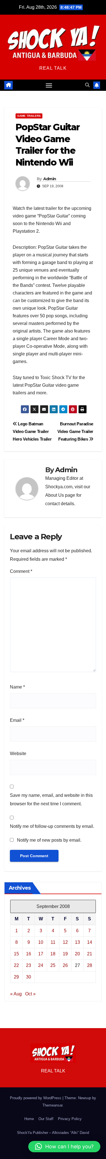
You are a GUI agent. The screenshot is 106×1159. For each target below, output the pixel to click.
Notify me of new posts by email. (49, 840)
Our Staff (45, 1119)
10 (40, 942)
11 (53, 942)
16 (28, 953)
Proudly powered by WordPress (36, 1098)
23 (28, 965)
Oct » (30, 993)
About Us (54, 495)
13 (77, 942)
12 (65, 942)
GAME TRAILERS (29, 115)
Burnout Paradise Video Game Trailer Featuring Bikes (75, 431)
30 (28, 977)
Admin (49, 178)
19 (65, 953)
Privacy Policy (70, 1119)
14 (89, 942)
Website (18, 753)
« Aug (16, 993)
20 (77, 953)
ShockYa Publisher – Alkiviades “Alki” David (53, 1133)
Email (17, 720)
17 (40, 953)
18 (52, 953)
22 (16, 965)
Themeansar (52, 1105)
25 (52, 965)
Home (29, 1119)
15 (16, 953)
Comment (21, 571)
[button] (87, 85)
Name (17, 687)
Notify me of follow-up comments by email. (52, 826)
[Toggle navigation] (49, 85)
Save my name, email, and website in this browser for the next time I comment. (51, 799)
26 (65, 965)
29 (16, 977)
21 (89, 953)
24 (40, 965)
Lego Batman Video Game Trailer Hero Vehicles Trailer (32, 431)
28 (89, 965)
